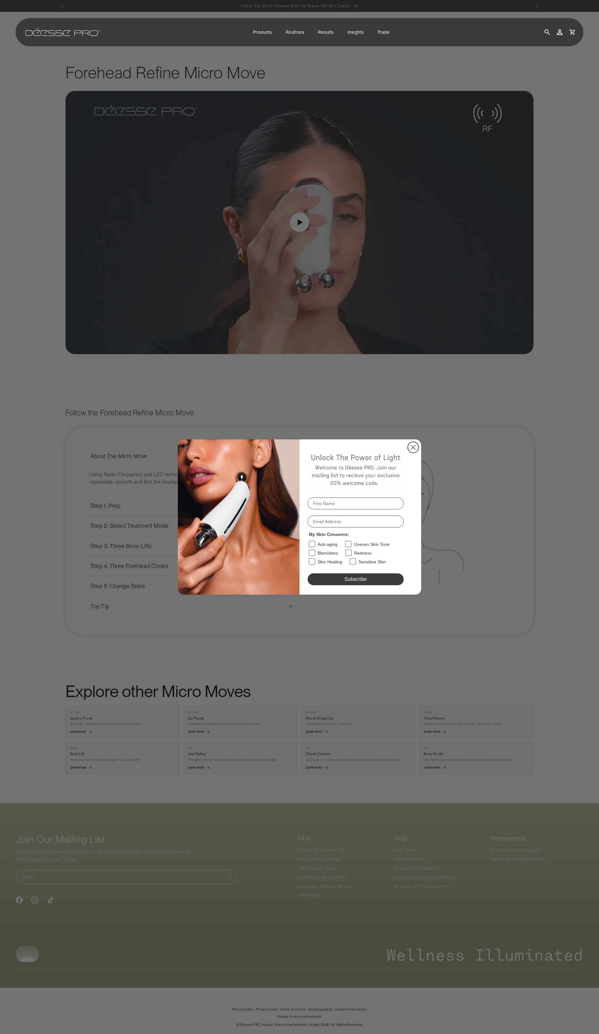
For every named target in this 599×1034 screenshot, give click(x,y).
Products (262, 32)
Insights (356, 32)
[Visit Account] (560, 32)
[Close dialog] (413, 447)
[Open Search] (547, 32)
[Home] (63, 32)
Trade (383, 32)
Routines (295, 32)
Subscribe (355, 579)
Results (326, 32)
